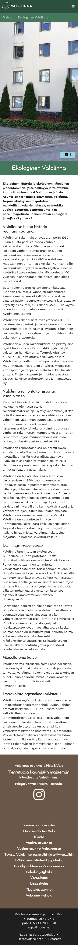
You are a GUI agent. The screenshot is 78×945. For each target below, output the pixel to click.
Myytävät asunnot (39, 889)
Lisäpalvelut (39, 883)
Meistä (7, 17)
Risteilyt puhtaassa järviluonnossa (39, 866)
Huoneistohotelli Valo (39, 831)
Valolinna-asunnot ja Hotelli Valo (39, 765)
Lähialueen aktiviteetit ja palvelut (39, 860)
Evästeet (54, 938)
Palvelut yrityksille (39, 872)
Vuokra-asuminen (39, 843)
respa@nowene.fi (39, 927)
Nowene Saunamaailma (39, 825)
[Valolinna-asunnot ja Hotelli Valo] (29, 6)
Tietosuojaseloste (30, 938)
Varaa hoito (39, 878)
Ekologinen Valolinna (33, 17)
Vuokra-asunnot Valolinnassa (39, 848)
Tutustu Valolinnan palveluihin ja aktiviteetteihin (39, 854)
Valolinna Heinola (39, 895)
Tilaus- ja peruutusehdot (36, 934)
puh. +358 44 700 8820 (39, 923)
